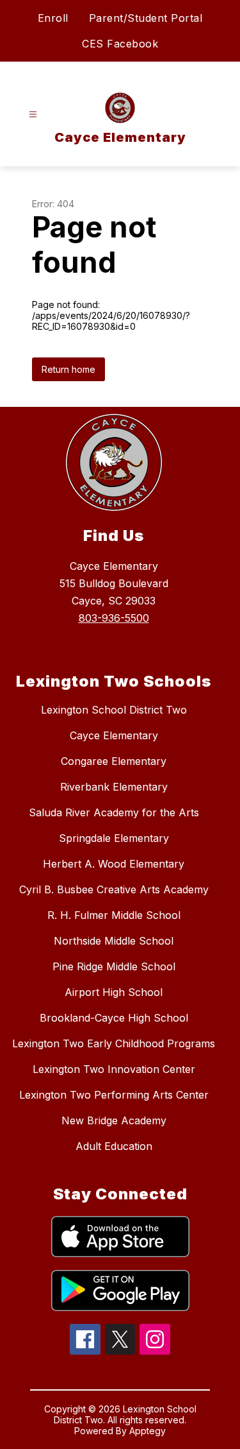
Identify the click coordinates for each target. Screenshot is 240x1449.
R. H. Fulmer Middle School (113, 915)
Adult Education (114, 1146)
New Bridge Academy (113, 1120)
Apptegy (147, 1430)
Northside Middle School (113, 940)
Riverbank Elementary (114, 786)
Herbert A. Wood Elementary (113, 863)
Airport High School (114, 992)
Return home (68, 369)
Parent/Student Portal (146, 18)
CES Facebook (120, 43)
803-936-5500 (114, 618)
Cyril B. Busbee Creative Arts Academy (114, 889)
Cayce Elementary (114, 735)
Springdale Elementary (114, 838)
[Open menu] (33, 114)
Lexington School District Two (114, 709)
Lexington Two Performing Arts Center (114, 1094)
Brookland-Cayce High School (114, 1017)
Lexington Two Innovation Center (114, 1069)
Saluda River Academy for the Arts (114, 812)
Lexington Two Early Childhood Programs (113, 1043)
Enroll (53, 18)
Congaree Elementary (113, 761)
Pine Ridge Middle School (113, 966)
